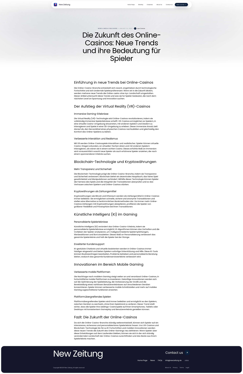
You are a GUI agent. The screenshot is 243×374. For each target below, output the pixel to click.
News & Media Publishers (107, 28)
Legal (187, 367)
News (152, 360)
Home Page (142, 360)
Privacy (175, 367)
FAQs (160, 360)
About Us (168, 367)
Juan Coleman (141, 28)
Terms (181, 367)
